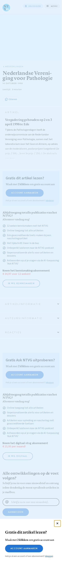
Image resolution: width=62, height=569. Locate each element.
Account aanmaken (24, 548)
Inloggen (49, 556)
